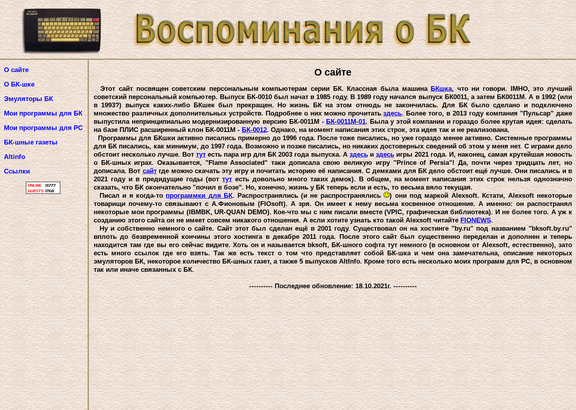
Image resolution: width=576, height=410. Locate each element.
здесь (392, 113)
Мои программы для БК (45, 113)
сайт (150, 171)
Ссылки (17, 171)
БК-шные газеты (31, 142)
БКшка (441, 88)
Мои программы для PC (43, 128)
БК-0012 (254, 130)
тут (201, 154)
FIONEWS (475, 220)
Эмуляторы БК (28, 99)
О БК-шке (19, 84)
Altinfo (14, 157)
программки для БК (199, 195)
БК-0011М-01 (346, 121)
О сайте (16, 70)
